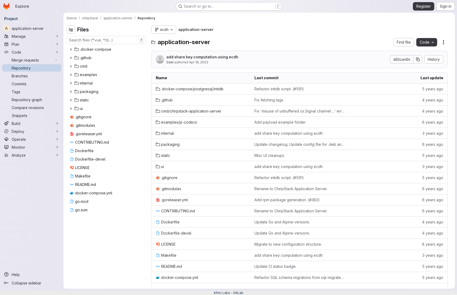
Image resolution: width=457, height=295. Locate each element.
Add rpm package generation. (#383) (287, 200)
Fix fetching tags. (269, 100)
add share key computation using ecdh (202, 57)
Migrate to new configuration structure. (288, 244)
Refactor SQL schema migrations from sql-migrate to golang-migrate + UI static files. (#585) (299, 277)
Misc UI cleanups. (269, 155)
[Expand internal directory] (71, 83)
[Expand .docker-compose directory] (71, 49)
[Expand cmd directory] (71, 66)
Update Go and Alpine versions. (282, 222)
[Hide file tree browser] (71, 29)
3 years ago (432, 133)
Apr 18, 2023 (198, 62)
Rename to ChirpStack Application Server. (290, 188)
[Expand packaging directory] (71, 91)
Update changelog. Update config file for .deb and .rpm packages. (299, 144)
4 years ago (432, 100)
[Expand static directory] (71, 100)
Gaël (169, 62)
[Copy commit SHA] (418, 59)
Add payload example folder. (280, 122)
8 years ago (432, 244)
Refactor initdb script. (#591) (279, 89)
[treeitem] (107, 49)
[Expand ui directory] (71, 108)
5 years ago (432, 89)
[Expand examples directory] (71, 75)
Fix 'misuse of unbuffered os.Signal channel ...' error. (299, 111)
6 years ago (432, 122)
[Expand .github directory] (71, 58)
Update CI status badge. (275, 266)
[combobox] (106, 40)
